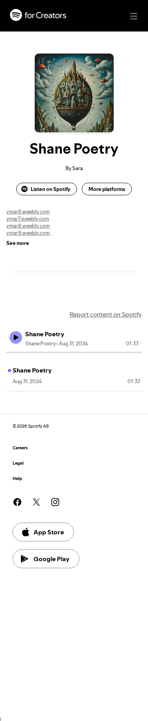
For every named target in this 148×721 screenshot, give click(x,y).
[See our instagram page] (55, 502)
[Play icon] (15, 337)
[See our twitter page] (36, 502)
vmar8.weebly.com (28, 225)
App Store (49, 532)
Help (17, 479)
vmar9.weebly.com (28, 232)
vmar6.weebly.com (28, 211)
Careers (20, 448)
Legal (18, 463)
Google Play (51, 558)
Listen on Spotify (50, 189)
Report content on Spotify (105, 314)
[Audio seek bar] (74, 352)
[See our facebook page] (17, 502)
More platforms (106, 189)
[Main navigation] (134, 16)
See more (17, 243)
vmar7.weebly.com (27, 218)
